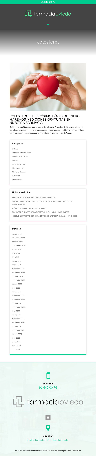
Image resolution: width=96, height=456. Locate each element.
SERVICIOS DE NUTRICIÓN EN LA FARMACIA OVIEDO (34, 197)
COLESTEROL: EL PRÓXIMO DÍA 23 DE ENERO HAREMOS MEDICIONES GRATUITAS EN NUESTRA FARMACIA (45, 119)
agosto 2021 (17, 334)
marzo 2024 (17, 261)
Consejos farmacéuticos (21, 152)
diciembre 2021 (18, 319)
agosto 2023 (17, 284)
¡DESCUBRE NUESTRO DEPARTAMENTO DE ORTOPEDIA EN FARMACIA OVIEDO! (45, 216)
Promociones (17, 179)
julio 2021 (16, 338)
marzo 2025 (17, 234)
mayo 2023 (16, 292)
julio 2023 (16, 288)
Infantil (15, 160)
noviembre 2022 (18, 299)
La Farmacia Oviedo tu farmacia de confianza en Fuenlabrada (39, 450)
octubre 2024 (17, 242)
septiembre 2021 (18, 330)
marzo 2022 (17, 315)
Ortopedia (16, 176)
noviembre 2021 (18, 322)
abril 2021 (16, 349)
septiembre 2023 (18, 280)
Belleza (15, 149)
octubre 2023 (17, 276)
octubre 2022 (17, 303)
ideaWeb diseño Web (72, 450)
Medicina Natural (18, 172)
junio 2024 (16, 257)
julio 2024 (16, 253)
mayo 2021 (16, 346)
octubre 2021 (17, 326)
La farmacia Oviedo (19, 164)
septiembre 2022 (18, 307)
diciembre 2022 (18, 295)
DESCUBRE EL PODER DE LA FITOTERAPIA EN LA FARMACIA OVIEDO (40, 212)
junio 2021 (16, 342)
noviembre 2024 (18, 238)
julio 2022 (16, 311)
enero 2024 (16, 265)
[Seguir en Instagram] (48, 417)
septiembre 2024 (18, 245)
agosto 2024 (17, 249)
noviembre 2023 (18, 272)
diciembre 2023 (18, 269)
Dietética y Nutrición (20, 156)
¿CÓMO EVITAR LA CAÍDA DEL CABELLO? (29, 208)
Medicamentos (18, 168)
